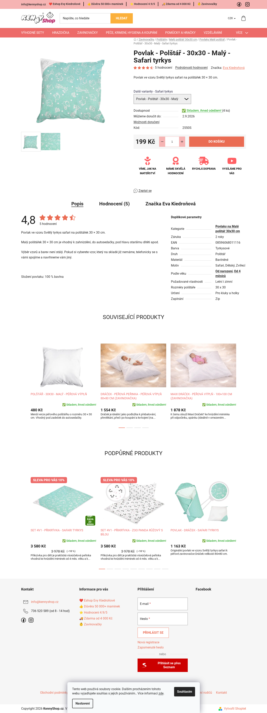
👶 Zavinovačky (207, 4)
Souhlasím (184, 691)
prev (24, 383)
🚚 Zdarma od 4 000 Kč (176, 4)
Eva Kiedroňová (234, 68)
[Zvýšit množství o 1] (182, 142)
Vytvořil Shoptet (235, 708)
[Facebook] (239, 4)
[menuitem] (32, 32)
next (243, 383)
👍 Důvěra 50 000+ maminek (105, 4)
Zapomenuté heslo (151, 647)
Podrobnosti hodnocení (191, 67)
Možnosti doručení (146, 122)
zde (161, 693)
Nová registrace (148, 642)
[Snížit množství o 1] (162, 142)
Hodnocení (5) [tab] (114, 204)
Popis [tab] (77, 204)
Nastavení (82, 703)
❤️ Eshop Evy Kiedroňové (64, 4)
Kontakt (221, 692)
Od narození (224, 271)
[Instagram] (247, 4)
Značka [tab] (170, 204)
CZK (231, 18)
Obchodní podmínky (54, 692)
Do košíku (217, 141)
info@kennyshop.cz (33, 4)
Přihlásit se (153, 632)
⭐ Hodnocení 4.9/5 (142, 4)
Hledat (121, 18)
